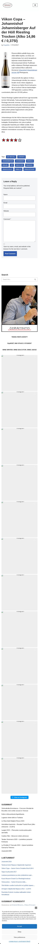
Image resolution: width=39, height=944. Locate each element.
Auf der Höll (11, 156)
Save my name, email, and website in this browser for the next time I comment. (17, 248)
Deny (19, 932)
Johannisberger (7, 161)
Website (6, 211)
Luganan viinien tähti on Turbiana (12, 817)
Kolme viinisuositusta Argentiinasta (13, 814)
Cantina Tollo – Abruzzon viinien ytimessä (15, 836)
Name (6, 194)
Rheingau (30, 161)
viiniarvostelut (7, 169)
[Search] (35, 279)
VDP (12, 165)
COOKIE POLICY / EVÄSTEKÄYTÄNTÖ (19, 941)
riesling (5, 165)
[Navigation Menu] (35, 5)
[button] (36, 908)
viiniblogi (18, 169)
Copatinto (6, 45)
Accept (19, 926)
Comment (7, 219)
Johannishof (20, 161)
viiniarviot (29, 165)
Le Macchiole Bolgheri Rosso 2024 (13, 821)
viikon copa (19, 165)
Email (5, 203)
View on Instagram (20, 797)
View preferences (19, 937)
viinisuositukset (29, 169)
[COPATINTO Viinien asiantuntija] (8, 5)
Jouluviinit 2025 (7, 851)
